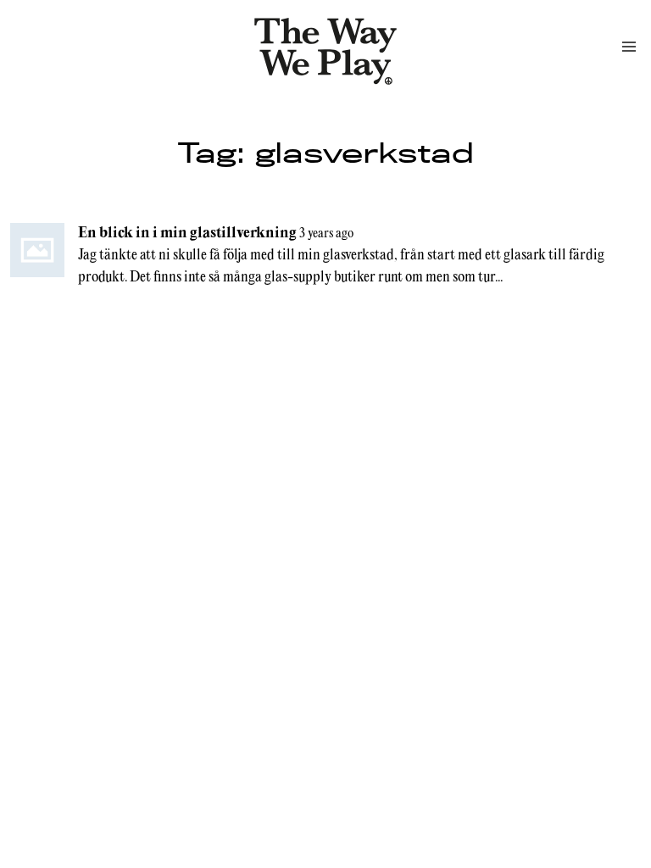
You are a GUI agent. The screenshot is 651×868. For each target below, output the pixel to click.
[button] (629, 46)
